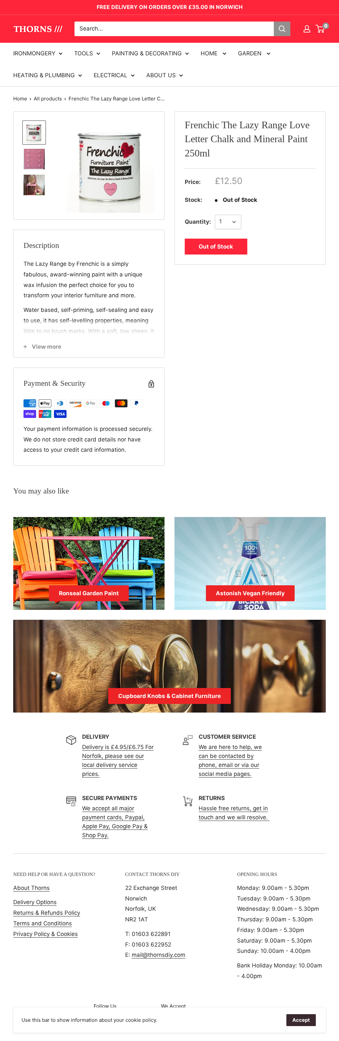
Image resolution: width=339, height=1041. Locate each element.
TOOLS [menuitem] (83, 53)
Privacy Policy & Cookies (45, 934)
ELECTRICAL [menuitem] (110, 75)
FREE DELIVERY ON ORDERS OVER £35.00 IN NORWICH (170, 7)
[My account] (307, 28)
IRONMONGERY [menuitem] (34, 53)
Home (20, 98)
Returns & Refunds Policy (46, 912)
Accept (301, 1020)
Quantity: (198, 221)
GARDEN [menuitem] (250, 53)
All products (48, 98)
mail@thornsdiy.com (158, 955)
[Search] (282, 29)
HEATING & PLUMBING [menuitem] (44, 75)
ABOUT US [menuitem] (161, 75)
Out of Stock (216, 246)
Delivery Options (35, 902)
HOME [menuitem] (210, 53)
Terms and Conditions (42, 923)
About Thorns (31, 888)
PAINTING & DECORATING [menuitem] (147, 53)
